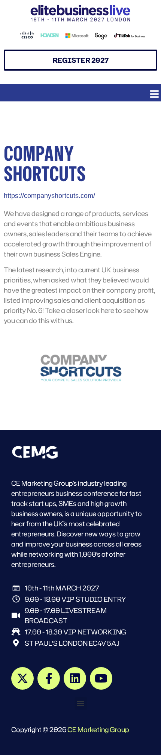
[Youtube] (101, 678)
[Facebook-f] (48, 678)
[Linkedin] (75, 678)
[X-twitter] (22, 678)
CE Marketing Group (98, 729)
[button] (154, 93)
